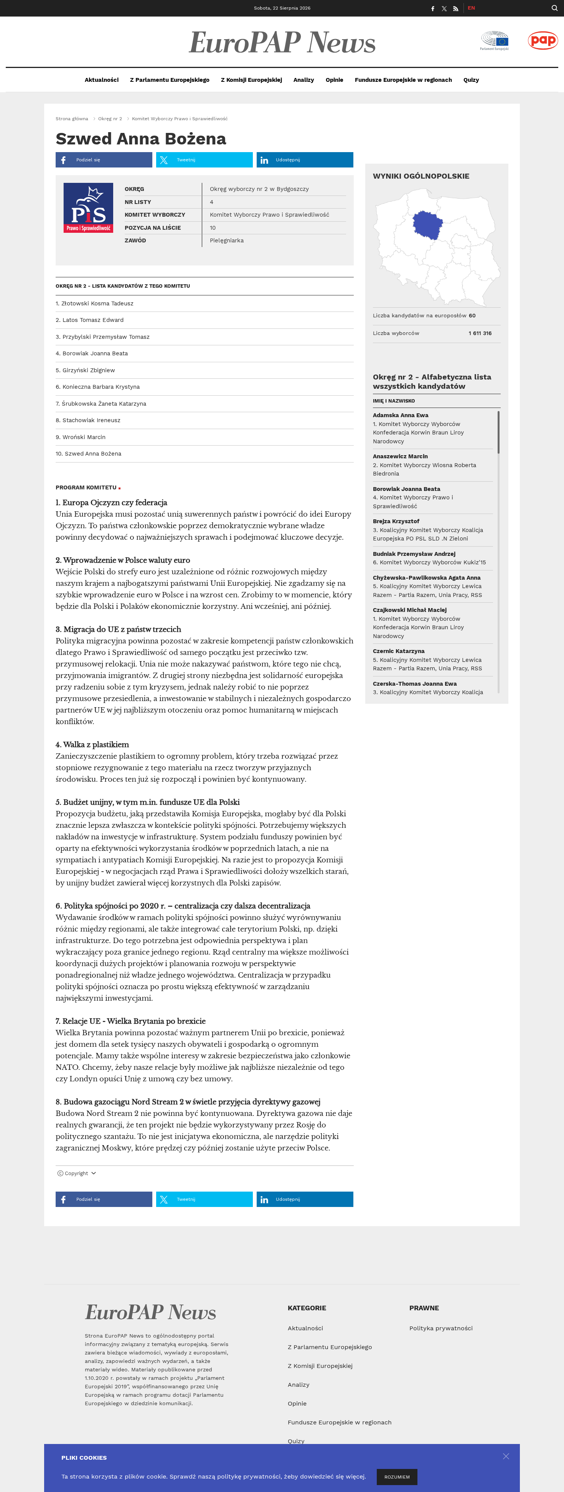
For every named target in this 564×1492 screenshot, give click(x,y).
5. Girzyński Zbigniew (85, 370)
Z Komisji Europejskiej (251, 79)
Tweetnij (185, 159)
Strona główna (72, 118)
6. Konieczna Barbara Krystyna (98, 386)
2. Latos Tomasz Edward (90, 320)
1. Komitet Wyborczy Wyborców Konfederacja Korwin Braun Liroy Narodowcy (418, 433)
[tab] (205, 1175)
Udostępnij (288, 159)
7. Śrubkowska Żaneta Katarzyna (101, 403)
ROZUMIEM (397, 1477)
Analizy (304, 79)
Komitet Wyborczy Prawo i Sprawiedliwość (180, 118)
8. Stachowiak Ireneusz (88, 420)
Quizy (471, 79)
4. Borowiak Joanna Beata (92, 353)
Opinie (334, 79)
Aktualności (102, 79)
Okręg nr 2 (110, 118)
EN (471, 8)
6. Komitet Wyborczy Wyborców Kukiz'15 (429, 562)
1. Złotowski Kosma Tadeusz (95, 303)
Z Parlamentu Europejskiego (169, 79)
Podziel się (87, 159)
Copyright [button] (76, 1173)
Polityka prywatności (441, 1328)
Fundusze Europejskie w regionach (403, 79)
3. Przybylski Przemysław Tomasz (103, 336)
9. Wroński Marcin (81, 437)
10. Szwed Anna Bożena (88, 453)
